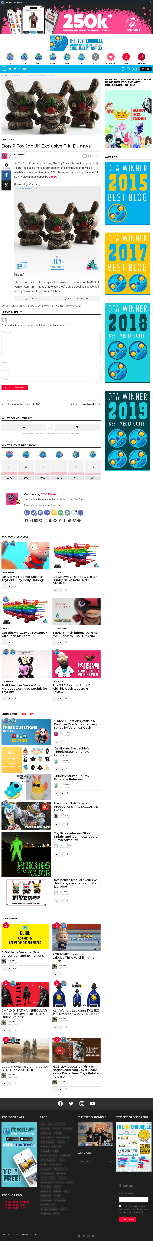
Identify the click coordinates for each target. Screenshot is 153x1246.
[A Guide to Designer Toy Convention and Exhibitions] (25, 936)
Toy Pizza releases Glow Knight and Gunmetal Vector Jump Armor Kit (76, 837)
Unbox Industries (50, 1209)
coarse (57, 1128)
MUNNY (61, 1173)
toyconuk (74, 306)
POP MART (48, 1182)
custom (13, 306)
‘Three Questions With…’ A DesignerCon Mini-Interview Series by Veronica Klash (75, 724)
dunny (36, 306)
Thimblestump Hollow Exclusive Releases (71, 777)
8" (51, 1124)
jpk (62, 1160)
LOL (24, 63)
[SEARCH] (128, 69)
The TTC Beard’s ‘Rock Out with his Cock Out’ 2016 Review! (73, 689)
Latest (95, 63)
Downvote (77, 427)
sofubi (58, 1191)
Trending (142, 63)
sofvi (68, 1191)
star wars (47, 1196)
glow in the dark (50, 1155)
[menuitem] (2, 2)
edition (46, 1146)
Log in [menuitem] (9, 2)
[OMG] (13, 983)
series (58, 1187)
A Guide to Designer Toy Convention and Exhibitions (22, 954)
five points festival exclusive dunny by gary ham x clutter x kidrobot (77, 883)
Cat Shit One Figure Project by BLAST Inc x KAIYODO (24, 1068)
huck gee (66, 1155)
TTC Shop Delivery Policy (13, 1205)
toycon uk (47, 1200)
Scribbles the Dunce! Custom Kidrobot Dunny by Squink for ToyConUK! (24, 689)
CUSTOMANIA (60, 628)
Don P (52, 176)
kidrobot (46, 1169)
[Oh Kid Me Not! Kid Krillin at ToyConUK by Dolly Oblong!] (25, 555)
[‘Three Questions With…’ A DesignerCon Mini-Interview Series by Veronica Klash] (26, 732)
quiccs (60, 1182)
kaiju (45, 1164)
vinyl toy (46, 1213)
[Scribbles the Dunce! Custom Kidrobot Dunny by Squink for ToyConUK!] (25, 664)
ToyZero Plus (48, 1204)
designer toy (63, 1137)
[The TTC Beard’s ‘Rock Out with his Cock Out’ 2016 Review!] (76, 664)
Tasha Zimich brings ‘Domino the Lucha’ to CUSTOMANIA (75, 634)
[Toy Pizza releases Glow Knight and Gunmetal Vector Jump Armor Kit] (26, 854)
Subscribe (127, 1219)
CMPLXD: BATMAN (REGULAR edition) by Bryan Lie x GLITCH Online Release (24, 1014)
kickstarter (56, 1164)
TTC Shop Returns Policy (13, 1208)
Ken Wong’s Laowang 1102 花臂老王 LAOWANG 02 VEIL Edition (76, 1012)
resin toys (47, 1187)
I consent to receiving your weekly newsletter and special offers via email (133, 1209)
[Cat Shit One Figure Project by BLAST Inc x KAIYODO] (25, 1050)
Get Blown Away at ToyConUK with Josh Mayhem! (24, 634)
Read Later (35, 299)
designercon (48, 1137)
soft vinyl (47, 1191)
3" (4, 306)
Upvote (23, 427)
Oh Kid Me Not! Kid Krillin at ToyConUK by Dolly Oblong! (22, 578)
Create (145, 69)
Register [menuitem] (18, 2)
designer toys (48, 1142)
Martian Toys (60, 1169)
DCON (59, 1133)
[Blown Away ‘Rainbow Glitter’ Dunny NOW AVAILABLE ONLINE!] (76, 555)
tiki (62, 306)
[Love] (6, 543)
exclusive (50, 306)
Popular (110, 63)
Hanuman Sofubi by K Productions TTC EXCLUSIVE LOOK (76, 807)
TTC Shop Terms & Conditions (16, 1202)
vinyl (64, 1209)
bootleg (46, 1128)
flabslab (46, 1151)
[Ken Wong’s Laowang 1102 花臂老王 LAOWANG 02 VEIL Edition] (76, 994)
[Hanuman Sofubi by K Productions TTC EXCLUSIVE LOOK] (26, 816)
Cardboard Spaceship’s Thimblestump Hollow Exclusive (71, 752)
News (6, 628)
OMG (38, 63)
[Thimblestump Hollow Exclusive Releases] (26, 787)
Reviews (58, 681)
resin (71, 1182)
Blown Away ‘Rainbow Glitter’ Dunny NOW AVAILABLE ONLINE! (75, 580)
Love (10, 63)
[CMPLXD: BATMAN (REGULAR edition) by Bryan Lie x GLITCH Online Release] (25, 994)
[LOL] (13, 543)
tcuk (58, 1196)
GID (56, 1151)
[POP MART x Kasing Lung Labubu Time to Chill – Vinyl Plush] (76, 937)
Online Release (49, 1178)
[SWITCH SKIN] (123, 69)
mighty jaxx (48, 1173)
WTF (67, 63)
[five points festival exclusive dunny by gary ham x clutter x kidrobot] (26, 892)
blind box (61, 1124)
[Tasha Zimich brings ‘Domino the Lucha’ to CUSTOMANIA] (76, 611)
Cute (52, 63)
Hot (126, 63)
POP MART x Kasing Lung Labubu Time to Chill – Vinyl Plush (73, 957)
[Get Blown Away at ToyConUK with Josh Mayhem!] (25, 611)
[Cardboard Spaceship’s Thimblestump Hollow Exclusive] (26, 760)
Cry (81, 63)
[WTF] (13, 652)
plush (63, 1178)
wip (57, 1213)
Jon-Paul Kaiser (49, 1160)
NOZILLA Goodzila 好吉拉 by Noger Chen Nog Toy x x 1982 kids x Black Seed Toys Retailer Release (76, 1071)
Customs (59, 573)
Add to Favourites (78, 299)
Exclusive (27, 713)
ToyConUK (8, 573)
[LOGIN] (134, 69)
